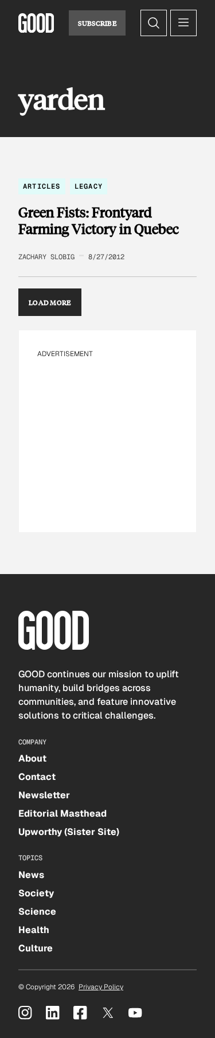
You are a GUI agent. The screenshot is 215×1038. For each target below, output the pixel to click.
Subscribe (97, 23)
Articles (42, 186)
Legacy (89, 186)
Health (33, 930)
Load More (50, 302)
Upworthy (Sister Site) (68, 832)
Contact (37, 777)
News (31, 875)
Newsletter (44, 795)
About (32, 758)
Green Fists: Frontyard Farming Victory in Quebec (98, 220)
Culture (35, 948)
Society (36, 893)
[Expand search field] (153, 23)
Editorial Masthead (62, 813)
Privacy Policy (101, 987)
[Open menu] (183, 23)
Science (37, 912)
